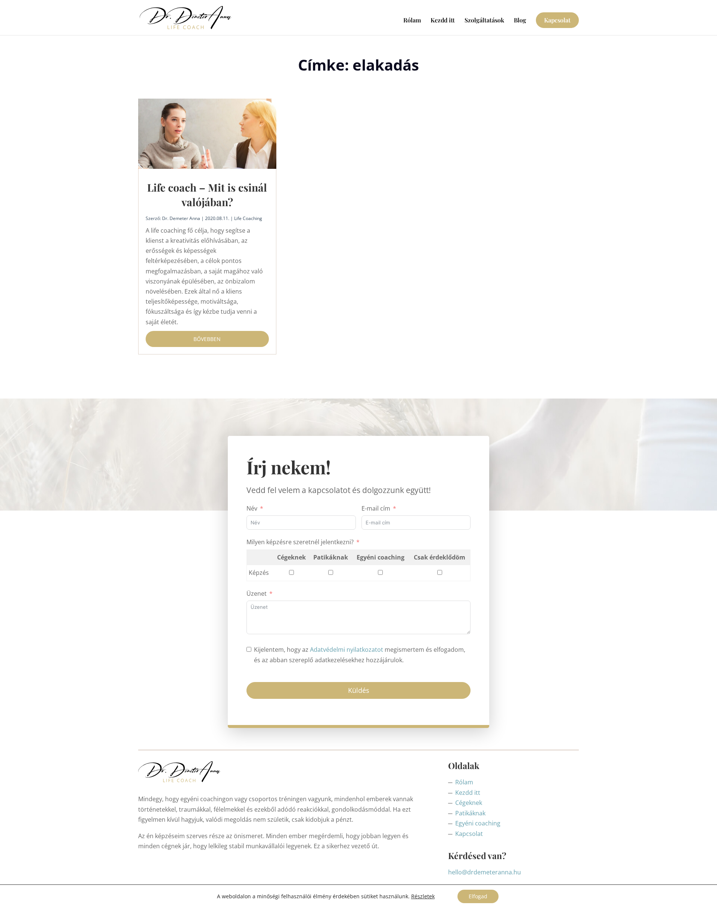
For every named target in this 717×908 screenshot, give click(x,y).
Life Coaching (248, 218)
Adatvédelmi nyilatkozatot (346, 649)
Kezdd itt (443, 21)
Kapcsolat (557, 20)
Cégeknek (468, 803)
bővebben (207, 339)
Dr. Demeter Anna (181, 218)
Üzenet (256, 593)
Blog (520, 21)
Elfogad (478, 896)
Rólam (412, 21)
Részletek (423, 896)
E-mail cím (375, 508)
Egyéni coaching (477, 823)
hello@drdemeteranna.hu (484, 872)
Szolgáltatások (484, 21)
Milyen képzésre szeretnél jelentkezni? (300, 542)
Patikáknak (470, 813)
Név (251, 508)
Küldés (358, 690)
